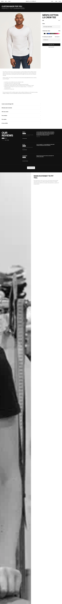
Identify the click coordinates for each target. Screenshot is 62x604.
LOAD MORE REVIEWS (31, 167)
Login (56, 1)
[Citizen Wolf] (31, 1)
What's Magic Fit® (57, 36)
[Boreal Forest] (52, 33)
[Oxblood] (55, 33)
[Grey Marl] (46, 33)
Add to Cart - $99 (51, 44)
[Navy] (47, 33)
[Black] (44, 33)
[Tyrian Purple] (50, 33)
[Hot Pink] (58, 33)
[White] (43, 33)
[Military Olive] (53, 33)
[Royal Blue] (49, 33)
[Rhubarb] (56, 33)
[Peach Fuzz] (59, 33)
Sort (5, 138)
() (60, 1)
